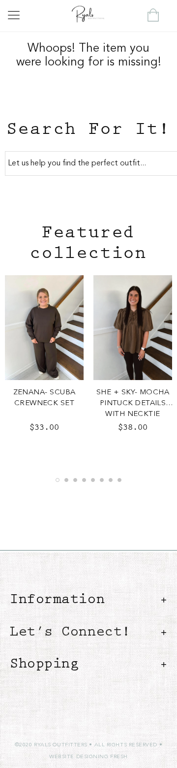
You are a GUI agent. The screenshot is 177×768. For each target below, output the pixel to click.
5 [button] (93, 480)
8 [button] (119, 480)
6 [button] (102, 480)
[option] (44, 358)
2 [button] (66, 480)
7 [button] (111, 480)
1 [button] (57, 480)
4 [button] (84, 480)
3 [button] (75, 480)
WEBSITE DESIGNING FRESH (88, 757)
